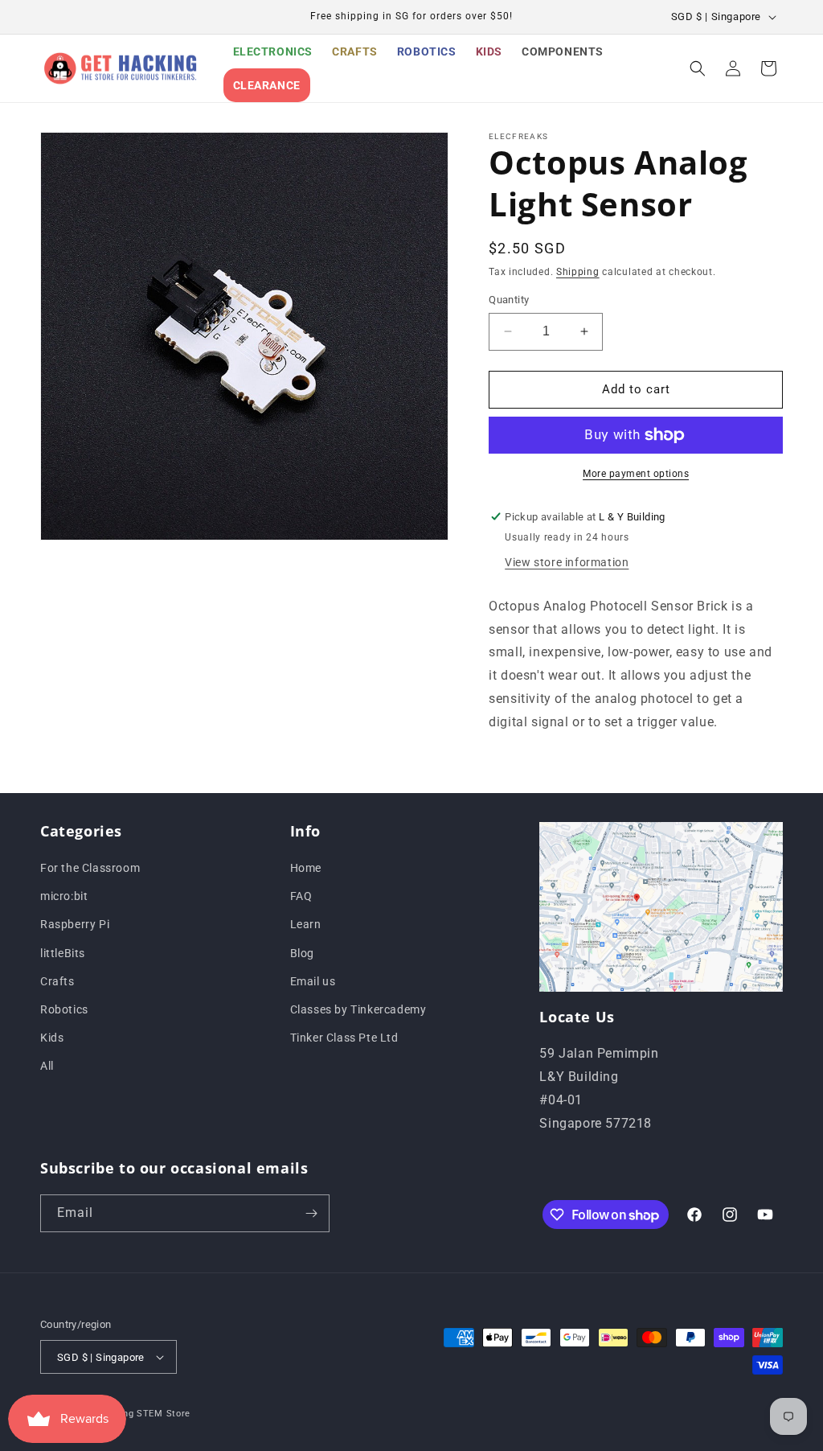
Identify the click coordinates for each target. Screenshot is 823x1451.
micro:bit (64, 896)
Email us (313, 981)
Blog (302, 953)
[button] (697, 68)
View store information (567, 562)
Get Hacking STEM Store (134, 1413)
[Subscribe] (311, 1213)
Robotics (64, 1009)
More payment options (636, 473)
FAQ (301, 896)
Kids (51, 1037)
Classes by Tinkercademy (358, 1009)
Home (305, 867)
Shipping (578, 271)
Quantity (509, 300)
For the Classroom (90, 867)
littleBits (62, 953)
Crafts (57, 981)
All (47, 1065)
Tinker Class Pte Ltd (344, 1037)
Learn (305, 924)
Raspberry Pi (74, 924)
